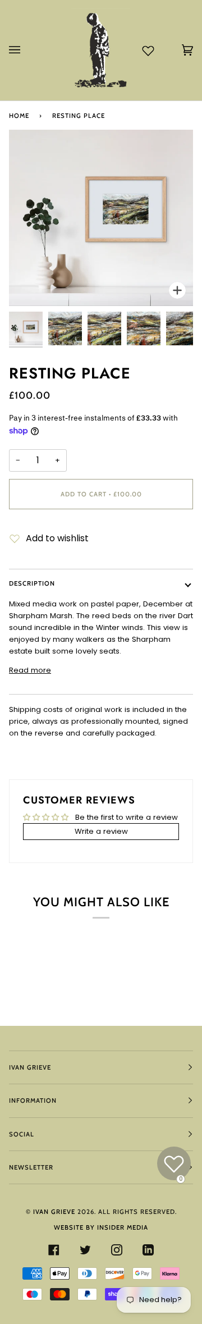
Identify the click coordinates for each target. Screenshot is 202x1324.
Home (19, 116)
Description (32, 583)
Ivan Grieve (54, 1212)
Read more (30, 670)
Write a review (101, 831)
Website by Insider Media (101, 1227)
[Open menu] (26, 50)
